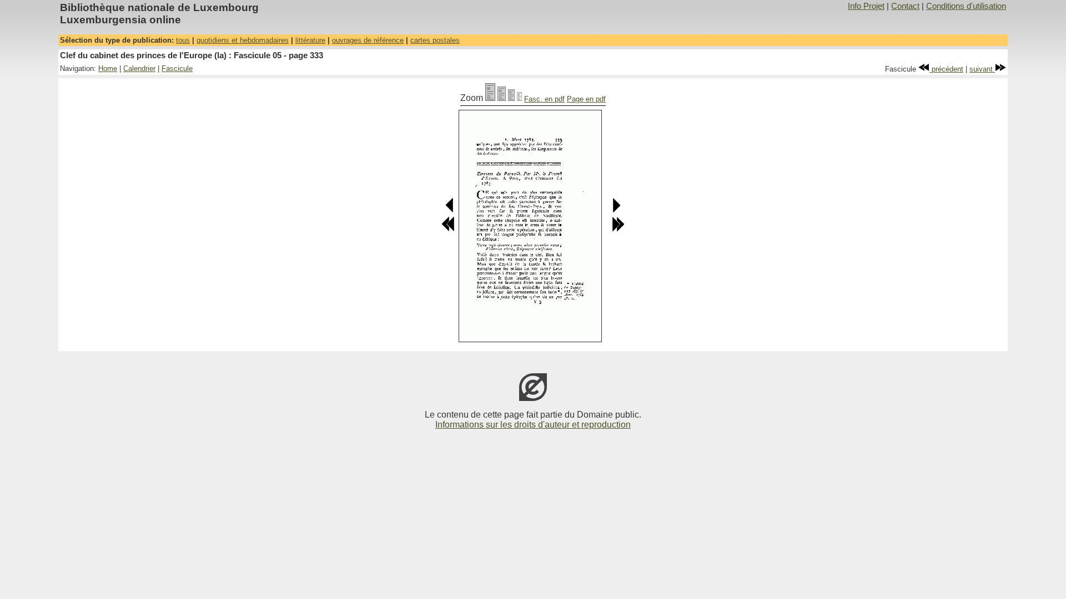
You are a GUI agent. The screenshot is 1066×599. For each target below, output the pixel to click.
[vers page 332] (450, 210)
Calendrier (139, 68)
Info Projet (866, 6)
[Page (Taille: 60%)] (511, 98)
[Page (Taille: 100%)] (490, 98)
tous (183, 40)
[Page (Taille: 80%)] (501, 98)
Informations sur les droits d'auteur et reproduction (533, 424)
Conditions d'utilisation (966, 6)
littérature (310, 40)
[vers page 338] (618, 229)
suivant (982, 69)
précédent (946, 69)
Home (107, 68)
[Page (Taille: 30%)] (519, 98)
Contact (905, 6)
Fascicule (177, 68)
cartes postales (435, 40)
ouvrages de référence (368, 40)
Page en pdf (586, 99)
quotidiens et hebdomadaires (243, 40)
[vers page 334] (616, 210)
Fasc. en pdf (544, 99)
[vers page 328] (448, 229)
